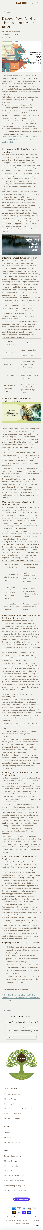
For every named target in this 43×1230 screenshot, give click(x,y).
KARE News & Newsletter (14, 1181)
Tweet (15, 1016)
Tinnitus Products (10, 1099)
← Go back (6, 12)
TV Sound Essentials (11, 1166)
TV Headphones (10, 1171)
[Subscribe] (36, 1036)
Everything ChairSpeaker (13, 1104)
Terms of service (22, 1220)
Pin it (30, 1016)
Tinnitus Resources (11, 1161)
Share (22, 1016)
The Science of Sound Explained (16, 1190)
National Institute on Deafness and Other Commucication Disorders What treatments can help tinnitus (21, 997)
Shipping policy (34, 1220)
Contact (7, 1132)
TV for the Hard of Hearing (14, 1176)
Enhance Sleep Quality (12, 1156)
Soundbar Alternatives (12, 1094)
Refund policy (33, 1217)
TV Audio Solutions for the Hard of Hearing (20, 1109)
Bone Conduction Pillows (13, 1114)
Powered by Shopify (20, 1216)
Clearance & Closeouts (12, 1119)
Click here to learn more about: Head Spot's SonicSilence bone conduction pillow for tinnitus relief (19, 139)
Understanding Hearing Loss (14, 1186)
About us (7, 1137)
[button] (4, 3)
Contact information (22, 1223)
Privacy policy (10, 1220)
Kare (12, 1216)
